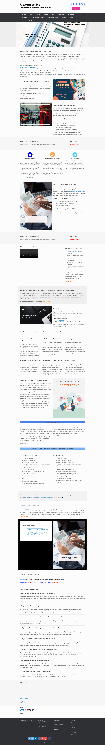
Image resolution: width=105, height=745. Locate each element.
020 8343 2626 (23, 702)
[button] (83, 17)
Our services (73, 725)
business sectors (22, 579)
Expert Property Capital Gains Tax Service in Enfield (37, 532)
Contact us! (68, 282)
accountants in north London (78, 191)
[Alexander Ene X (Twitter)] (32, 738)
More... (29, 179)
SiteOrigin (59, 742)
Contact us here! (75, 145)
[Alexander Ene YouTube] (45, 738)
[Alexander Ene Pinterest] (42, 738)
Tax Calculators (61, 14)
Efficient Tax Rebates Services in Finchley (35, 533)
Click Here (55, 583)
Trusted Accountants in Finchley (38, 17)
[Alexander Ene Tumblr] (49, 738)
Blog (53, 14)
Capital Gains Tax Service (53, 17)
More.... (52, 177)
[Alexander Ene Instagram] (39, 738)
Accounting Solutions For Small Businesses (35, 528)
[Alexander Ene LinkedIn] (35, 738)
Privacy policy (71, 14)
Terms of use (73, 734)
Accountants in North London (67, 17)
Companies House (31, 497)
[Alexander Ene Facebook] (29, 738)
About (31, 14)
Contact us (46, 14)
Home (25, 14)
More (75, 172)
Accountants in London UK (27, 20)
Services (38, 14)
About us (72, 722)
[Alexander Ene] (36, 6)
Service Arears (24, 17)
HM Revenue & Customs (44, 497)
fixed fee (27, 509)
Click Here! (61, 320)
